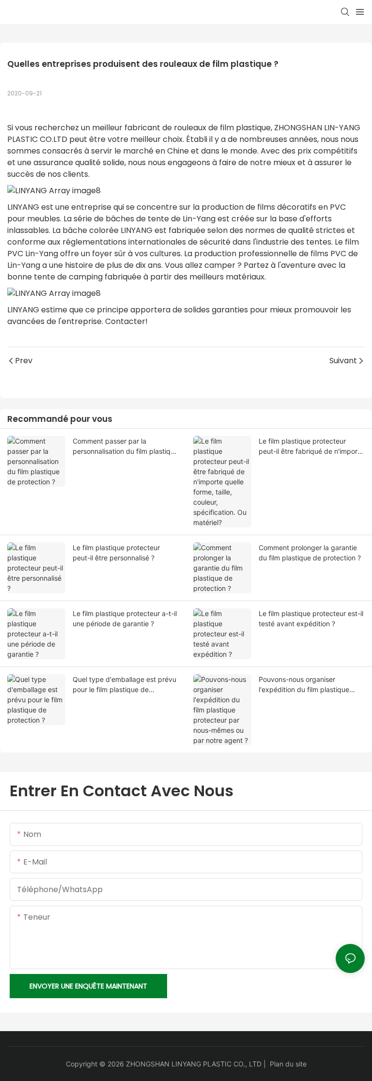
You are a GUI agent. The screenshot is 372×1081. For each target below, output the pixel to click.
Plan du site (288, 1064)
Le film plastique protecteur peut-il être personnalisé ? (116, 552)
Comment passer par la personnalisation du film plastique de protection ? (125, 446)
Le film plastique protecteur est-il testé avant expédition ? (311, 618)
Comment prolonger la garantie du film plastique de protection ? (310, 552)
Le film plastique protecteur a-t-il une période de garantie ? (125, 618)
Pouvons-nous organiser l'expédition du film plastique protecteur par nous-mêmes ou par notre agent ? (308, 685)
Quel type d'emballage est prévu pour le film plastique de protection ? (124, 685)
